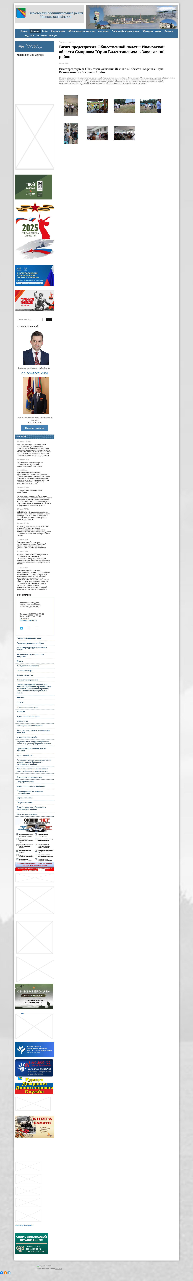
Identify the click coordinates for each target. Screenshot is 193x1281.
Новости (35, 31)
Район (45, 31)
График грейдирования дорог (29, 638)
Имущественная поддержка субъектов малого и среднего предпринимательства (34, 743)
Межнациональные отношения (30, 726)
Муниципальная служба (27, 737)
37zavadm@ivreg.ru (28, 620)
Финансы (21, 698)
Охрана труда (22, 721)
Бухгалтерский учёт (25, 755)
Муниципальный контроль (28, 716)
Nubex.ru (58, 1269)
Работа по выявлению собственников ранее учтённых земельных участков (32, 770)
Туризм (20, 661)
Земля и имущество (25, 675)
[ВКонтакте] (1, 1272)
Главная (24, 31)
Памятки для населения (27, 814)
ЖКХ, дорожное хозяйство (28, 666)
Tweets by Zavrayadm (24, 1225)
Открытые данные (24, 803)
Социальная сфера (24, 671)
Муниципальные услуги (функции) (31, 786)
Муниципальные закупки (27, 707)
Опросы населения (24, 798)
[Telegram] (9, 1272)
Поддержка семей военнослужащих (40, 36)
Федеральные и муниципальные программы (30, 655)
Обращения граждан (151, 31)
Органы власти (58, 31)
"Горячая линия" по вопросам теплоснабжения (30, 792)
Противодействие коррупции (125, 31)
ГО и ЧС (20, 702)
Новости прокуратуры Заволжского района (32, 649)
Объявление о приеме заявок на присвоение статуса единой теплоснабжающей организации (30, 464)
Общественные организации (81, 31)
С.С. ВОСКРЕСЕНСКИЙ (34, 373)
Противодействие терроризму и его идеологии (31, 750)
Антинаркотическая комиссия (29, 777)
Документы (103, 31)
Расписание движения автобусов (30, 643)
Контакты (169, 31)
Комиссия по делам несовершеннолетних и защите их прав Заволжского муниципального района (34, 762)
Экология (21, 712)
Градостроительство (25, 782)
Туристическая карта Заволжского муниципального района (31, 808)
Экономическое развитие (27, 680)
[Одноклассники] (5, 1272)
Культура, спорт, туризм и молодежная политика (33, 731)
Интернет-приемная (34, 428)
